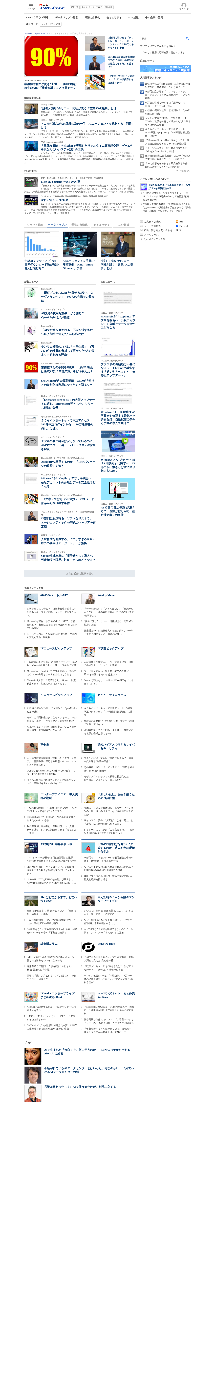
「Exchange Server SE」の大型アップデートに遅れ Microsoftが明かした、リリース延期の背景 (68, 403)
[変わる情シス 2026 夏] (31, 200)
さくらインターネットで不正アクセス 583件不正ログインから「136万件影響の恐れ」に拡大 (67, 424)
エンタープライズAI (50, 24)
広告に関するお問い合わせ (158, 230)
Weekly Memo (106, 595)
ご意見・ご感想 (152, 221)
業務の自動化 (92, 17)
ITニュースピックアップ (56, 648)
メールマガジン (152, 235)
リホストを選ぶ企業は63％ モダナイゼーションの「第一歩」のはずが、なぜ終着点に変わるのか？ (108, 811)
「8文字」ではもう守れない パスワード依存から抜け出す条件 (121, 79)
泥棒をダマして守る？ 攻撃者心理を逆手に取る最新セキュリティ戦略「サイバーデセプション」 (51, 612)
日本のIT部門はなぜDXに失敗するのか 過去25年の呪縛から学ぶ (116, 848)
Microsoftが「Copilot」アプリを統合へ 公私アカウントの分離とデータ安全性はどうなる (68, 482)
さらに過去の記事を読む (80, 573)
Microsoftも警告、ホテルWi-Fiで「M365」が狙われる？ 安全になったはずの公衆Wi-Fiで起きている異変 (52, 624)
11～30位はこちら (183, 171)
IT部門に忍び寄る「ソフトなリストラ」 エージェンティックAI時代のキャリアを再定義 (68, 522)
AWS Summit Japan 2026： (37, 80)
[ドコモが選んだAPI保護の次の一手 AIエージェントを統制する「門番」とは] (31, 124)
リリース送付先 (152, 226)
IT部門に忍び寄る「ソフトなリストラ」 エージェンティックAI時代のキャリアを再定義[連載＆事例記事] (166, 196)
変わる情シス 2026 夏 (54, 200)
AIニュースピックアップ (56, 694)
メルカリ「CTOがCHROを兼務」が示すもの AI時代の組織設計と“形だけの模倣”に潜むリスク (51, 882)
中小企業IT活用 (154, 17)
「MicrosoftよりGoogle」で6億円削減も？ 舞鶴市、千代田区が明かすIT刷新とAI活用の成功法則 (109, 1010)
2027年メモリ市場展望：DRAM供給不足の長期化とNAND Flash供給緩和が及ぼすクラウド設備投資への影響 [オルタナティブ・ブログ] (166, 207)
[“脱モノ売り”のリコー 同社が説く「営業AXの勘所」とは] (31, 108)
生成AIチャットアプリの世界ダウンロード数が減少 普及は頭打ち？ (42, 264)
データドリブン (57, 224)
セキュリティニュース (112, 694)
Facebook (183, 226)
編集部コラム (49, 943)
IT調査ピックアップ (110, 648)
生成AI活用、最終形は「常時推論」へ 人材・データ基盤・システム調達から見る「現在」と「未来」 (51, 829)
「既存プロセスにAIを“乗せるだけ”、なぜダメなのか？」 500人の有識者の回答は (67, 296)
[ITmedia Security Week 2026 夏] (31, 182)
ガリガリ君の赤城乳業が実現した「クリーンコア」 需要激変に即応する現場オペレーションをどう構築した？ (51, 761)
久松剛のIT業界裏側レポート (59, 844)
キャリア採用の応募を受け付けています (164, 52)
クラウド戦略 (35, 224)
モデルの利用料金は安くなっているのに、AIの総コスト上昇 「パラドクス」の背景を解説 (68, 445)
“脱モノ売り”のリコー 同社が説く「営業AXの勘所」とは (78, 108)
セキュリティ (114, 17)
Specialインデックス (154, 239)
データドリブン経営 (66, 17)
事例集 (44, 744)
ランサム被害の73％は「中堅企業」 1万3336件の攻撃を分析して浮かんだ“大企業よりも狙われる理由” (67, 350)
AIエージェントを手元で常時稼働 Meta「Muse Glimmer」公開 (78, 264)
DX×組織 (133, 17)
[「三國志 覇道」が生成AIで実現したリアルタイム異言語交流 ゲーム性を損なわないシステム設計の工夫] (31, 146)
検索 (187, 38)
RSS (181, 221)
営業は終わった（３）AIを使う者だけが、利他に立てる (80, 1086)
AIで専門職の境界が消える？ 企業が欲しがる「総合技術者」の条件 (118, 511)
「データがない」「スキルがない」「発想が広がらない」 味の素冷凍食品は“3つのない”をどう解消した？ (109, 612)
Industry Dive (106, 943)
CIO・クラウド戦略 (37, 17)
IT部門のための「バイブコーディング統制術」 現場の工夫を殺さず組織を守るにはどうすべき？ (53, 870)
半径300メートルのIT (54, 595)
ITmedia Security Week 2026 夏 (60, 181)
